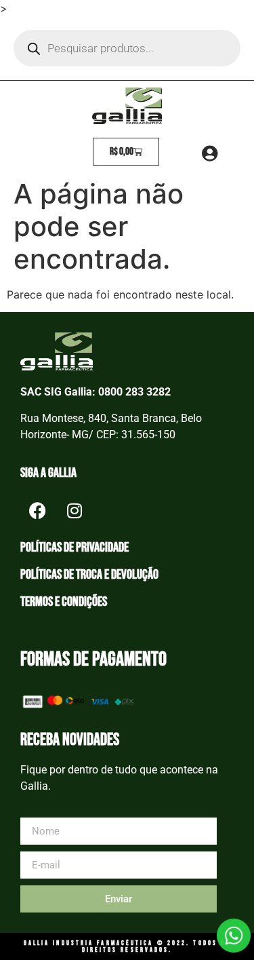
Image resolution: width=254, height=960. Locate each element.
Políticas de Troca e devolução (89, 575)
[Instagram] (74, 510)
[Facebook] (37, 510)
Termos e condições (63, 602)
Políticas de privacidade (74, 547)
